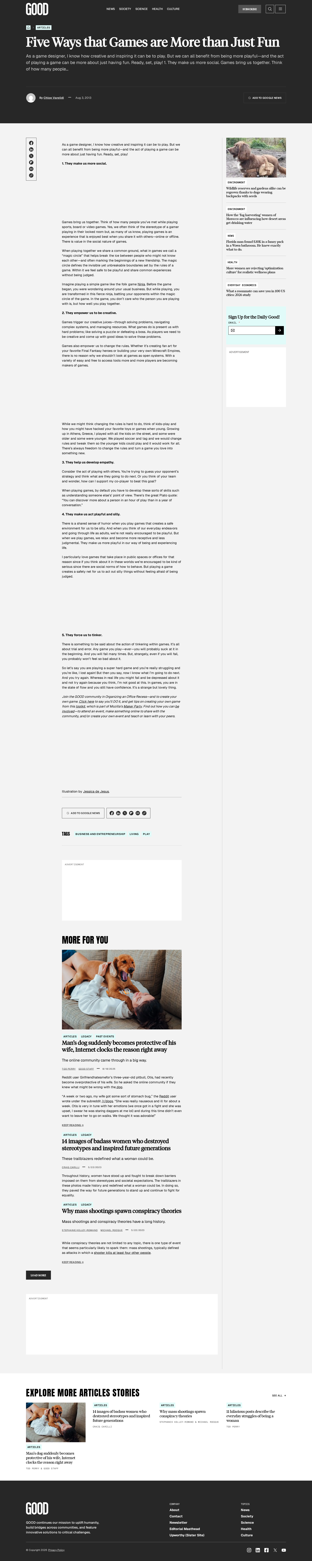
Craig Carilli (70, 1167)
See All (277, 1395)
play (146, 834)
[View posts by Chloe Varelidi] (31, 98)
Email (234, 322)
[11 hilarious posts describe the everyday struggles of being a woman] (256, 1416)
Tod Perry (69, 1068)
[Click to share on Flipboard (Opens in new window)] (31, 162)
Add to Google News (266, 98)
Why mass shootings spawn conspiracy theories (121, 1210)
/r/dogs (107, 1101)
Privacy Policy (56, 1550)
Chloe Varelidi (54, 98)
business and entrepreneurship (100, 834)
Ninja (141, 284)
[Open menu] (280, 9)
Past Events (105, 1036)
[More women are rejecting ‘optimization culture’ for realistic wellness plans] (256, 265)
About (174, 1510)
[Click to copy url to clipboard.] (31, 175)
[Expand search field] (270, 9)
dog (119, 1087)
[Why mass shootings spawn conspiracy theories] (189, 1413)
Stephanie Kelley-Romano (80, 1230)
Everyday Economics (242, 285)
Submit (281, 331)
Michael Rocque (112, 1230)
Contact (176, 1516)
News (111, 9)
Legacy (86, 1036)
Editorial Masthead (185, 1529)
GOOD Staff (86, 1068)
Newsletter (178, 1522)
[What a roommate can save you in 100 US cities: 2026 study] (256, 288)
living (134, 834)
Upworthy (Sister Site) (187, 1535)
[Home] (28, 27)
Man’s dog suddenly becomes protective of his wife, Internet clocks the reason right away (119, 1046)
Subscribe (250, 9)
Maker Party (133, 706)
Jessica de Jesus (96, 791)
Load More (38, 1275)
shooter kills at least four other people (122, 1253)
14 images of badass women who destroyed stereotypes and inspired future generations (116, 1144)
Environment (236, 182)
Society (125, 9)
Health (157, 9)
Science (141, 9)
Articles (43, 27)
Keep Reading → (73, 1125)
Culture (173, 9)
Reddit (164, 1096)
